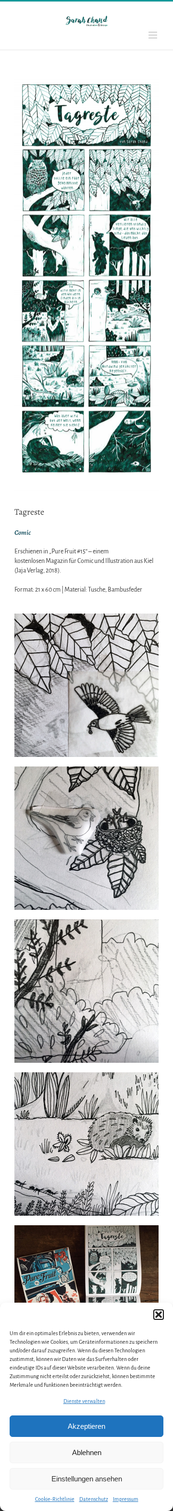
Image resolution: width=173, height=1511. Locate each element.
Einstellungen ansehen (86, 1479)
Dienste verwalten (84, 1401)
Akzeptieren (86, 1426)
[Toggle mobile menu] (153, 35)
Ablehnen (86, 1452)
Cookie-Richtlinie (54, 1499)
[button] (158, 1314)
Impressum (125, 1499)
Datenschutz (93, 1499)
